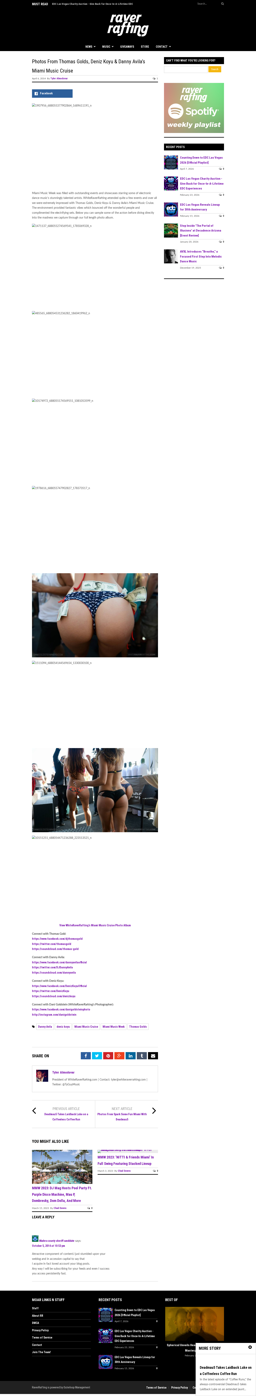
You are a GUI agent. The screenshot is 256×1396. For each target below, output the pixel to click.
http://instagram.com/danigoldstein (54, 1014)
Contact (162, 46)
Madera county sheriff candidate (56, 1240)
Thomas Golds (138, 1026)
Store (145, 46)
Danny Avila (45, 1026)
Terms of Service (42, 1337)
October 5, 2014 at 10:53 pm (48, 1245)
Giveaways (127, 46)
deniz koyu (63, 1026)
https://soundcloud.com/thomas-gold (55, 949)
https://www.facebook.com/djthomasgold (57, 938)
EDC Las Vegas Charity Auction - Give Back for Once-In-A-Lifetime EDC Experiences (202, 183)
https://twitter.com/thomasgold (51, 944)
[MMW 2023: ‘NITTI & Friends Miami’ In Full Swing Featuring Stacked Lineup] (128, 1149)
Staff (35, 1308)
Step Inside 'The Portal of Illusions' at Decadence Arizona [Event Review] (200, 230)
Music (106, 46)
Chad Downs (60, 1208)
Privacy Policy (40, 1330)
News (88, 46)
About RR (37, 1315)
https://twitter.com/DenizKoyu (50, 991)
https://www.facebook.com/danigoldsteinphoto (61, 1009)
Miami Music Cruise (86, 1026)
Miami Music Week (114, 1026)
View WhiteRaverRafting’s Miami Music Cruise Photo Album (95, 925)
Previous (168, 1324)
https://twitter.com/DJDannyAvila (52, 967)
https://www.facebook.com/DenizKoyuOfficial (59, 986)
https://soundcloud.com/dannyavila (54, 972)
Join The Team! (41, 1352)
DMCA (35, 1322)
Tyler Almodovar (59, 78)
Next (221, 1324)
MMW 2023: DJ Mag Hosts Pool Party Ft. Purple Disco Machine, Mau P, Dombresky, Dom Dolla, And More (62, 1194)
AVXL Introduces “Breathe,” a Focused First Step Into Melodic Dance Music (201, 256)
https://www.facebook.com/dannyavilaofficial (59, 962)
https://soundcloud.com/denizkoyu (53, 996)
